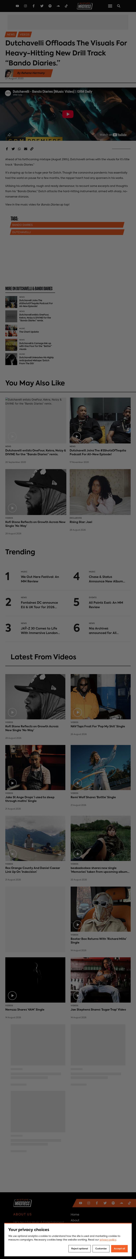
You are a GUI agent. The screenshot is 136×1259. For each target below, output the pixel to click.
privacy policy (108, 1240)
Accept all (119, 1249)
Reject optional (79, 1249)
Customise (101, 1249)
